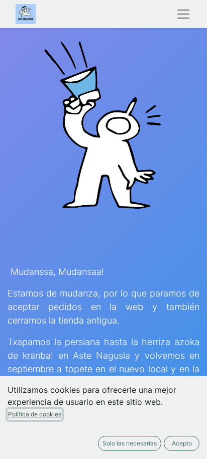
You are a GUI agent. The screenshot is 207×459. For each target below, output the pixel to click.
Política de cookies (34, 414)
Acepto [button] (182, 443)
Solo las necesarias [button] (129, 443)
